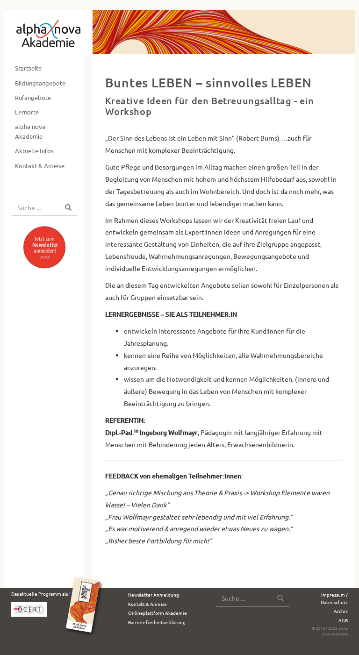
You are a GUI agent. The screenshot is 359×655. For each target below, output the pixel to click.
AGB (343, 620)
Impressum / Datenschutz (334, 598)
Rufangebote (33, 97)
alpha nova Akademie (30, 131)
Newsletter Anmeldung (153, 594)
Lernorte (27, 112)
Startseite (28, 68)
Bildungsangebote (40, 83)
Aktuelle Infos (34, 151)
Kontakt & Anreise (40, 166)
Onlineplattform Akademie (157, 612)
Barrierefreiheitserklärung (157, 622)
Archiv (341, 610)
